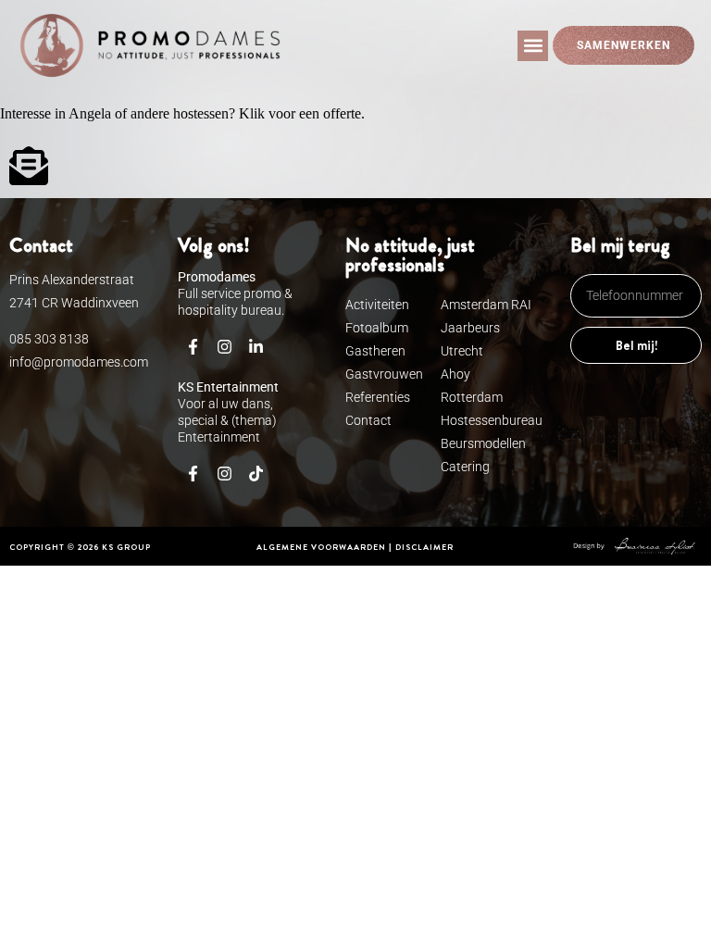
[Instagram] (225, 347)
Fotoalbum (368, 327)
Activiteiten (368, 304)
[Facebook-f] (193, 347)
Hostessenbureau (487, 420)
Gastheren (368, 350)
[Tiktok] (256, 474)
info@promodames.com (78, 362)
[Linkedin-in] (256, 347)
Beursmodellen (483, 443)
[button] (533, 46)
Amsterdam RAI (486, 304)
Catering (465, 466)
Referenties (368, 397)
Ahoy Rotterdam (472, 386)
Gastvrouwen (368, 374)
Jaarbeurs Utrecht (470, 339)
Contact (368, 420)
